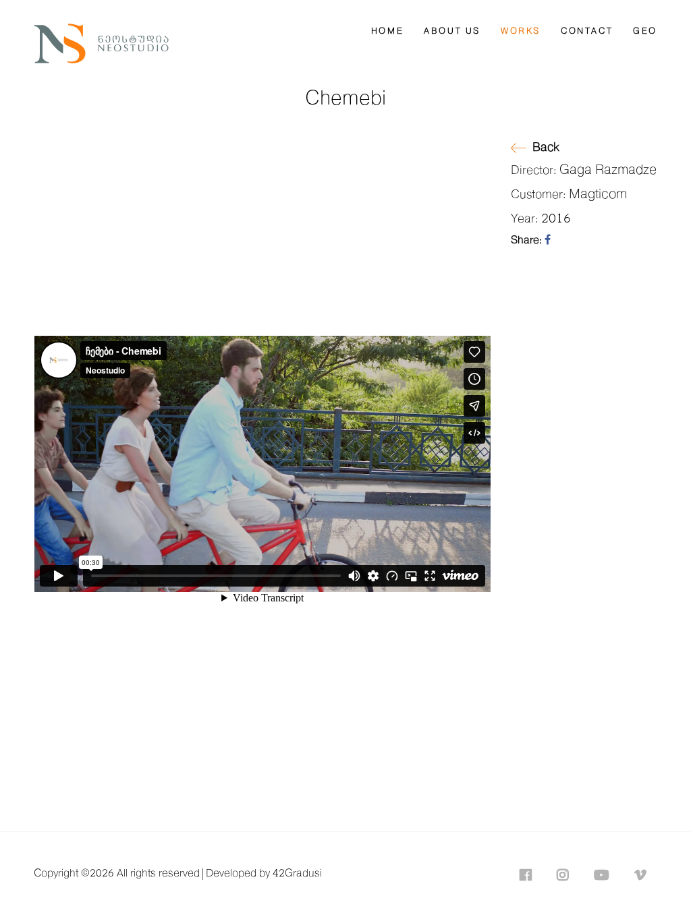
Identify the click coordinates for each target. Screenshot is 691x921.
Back (545, 147)
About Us (452, 31)
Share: (528, 240)
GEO (645, 31)
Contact (587, 31)
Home (387, 31)
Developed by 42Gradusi (264, 873)
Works (521, 31)
